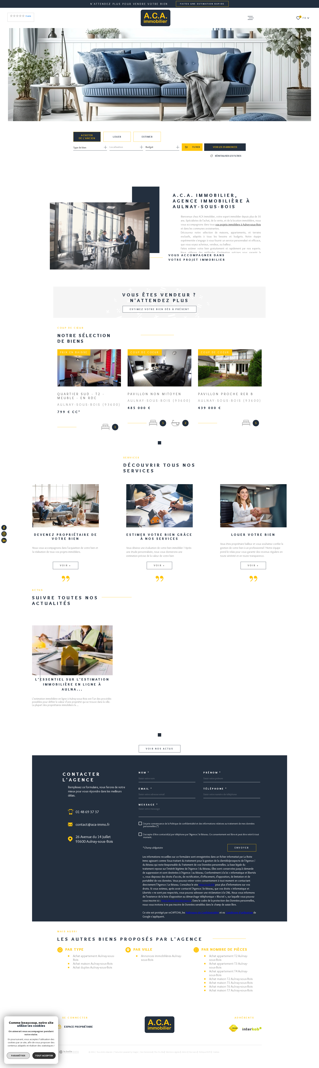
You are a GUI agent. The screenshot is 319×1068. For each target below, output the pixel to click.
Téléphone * (215, 789)
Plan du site (159, 1052)
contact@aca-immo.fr (93, 824)
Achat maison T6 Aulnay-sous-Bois (231, 986)
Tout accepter (44, 1055)
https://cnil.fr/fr (207, 884)
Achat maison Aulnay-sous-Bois (93, 963)
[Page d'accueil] (155, 17)
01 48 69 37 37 (87, 811)
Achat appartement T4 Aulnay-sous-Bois (228, 973)
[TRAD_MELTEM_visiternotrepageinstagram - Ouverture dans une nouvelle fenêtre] (4, 534)
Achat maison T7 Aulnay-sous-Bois (231, 990)
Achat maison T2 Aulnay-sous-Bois (231, 979)
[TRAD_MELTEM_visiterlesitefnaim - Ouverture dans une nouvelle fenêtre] (233, 1028)
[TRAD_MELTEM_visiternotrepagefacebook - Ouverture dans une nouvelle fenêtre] (4, 527)
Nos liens (193, 1052)
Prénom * (212, 772)
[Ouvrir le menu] (251, 18)
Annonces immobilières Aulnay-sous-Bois (161, 958)
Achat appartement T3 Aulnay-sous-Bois (228, 965)
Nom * (144, 772)
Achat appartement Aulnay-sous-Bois (93, 958)
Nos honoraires (146, 1052)
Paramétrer (18, 1055)
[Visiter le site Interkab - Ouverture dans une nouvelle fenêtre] (252, 1028)
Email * (145, 789)
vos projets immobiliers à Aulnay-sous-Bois (238, 224)
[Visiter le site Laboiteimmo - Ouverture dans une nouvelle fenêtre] (69, 1052)
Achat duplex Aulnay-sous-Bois (92, 967)
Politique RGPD (205, 1052)
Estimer (147, 136)
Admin (184, 1052)
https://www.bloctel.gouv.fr (176, 900)
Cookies (216, 1052)
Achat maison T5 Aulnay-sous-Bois (231, 983)
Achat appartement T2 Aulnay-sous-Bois (228, 958)
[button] (159, 442)
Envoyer (242, 847)
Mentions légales (173, 1052)
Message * (148, 804)
